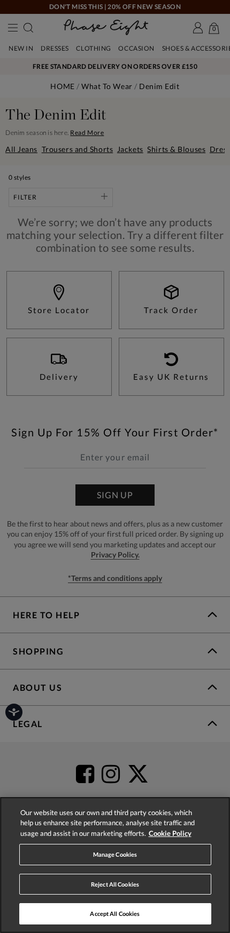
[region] (115, 865)
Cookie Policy (170, 833)
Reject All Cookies (115, 884)
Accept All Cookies (115, 913)
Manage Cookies (115, 854)
